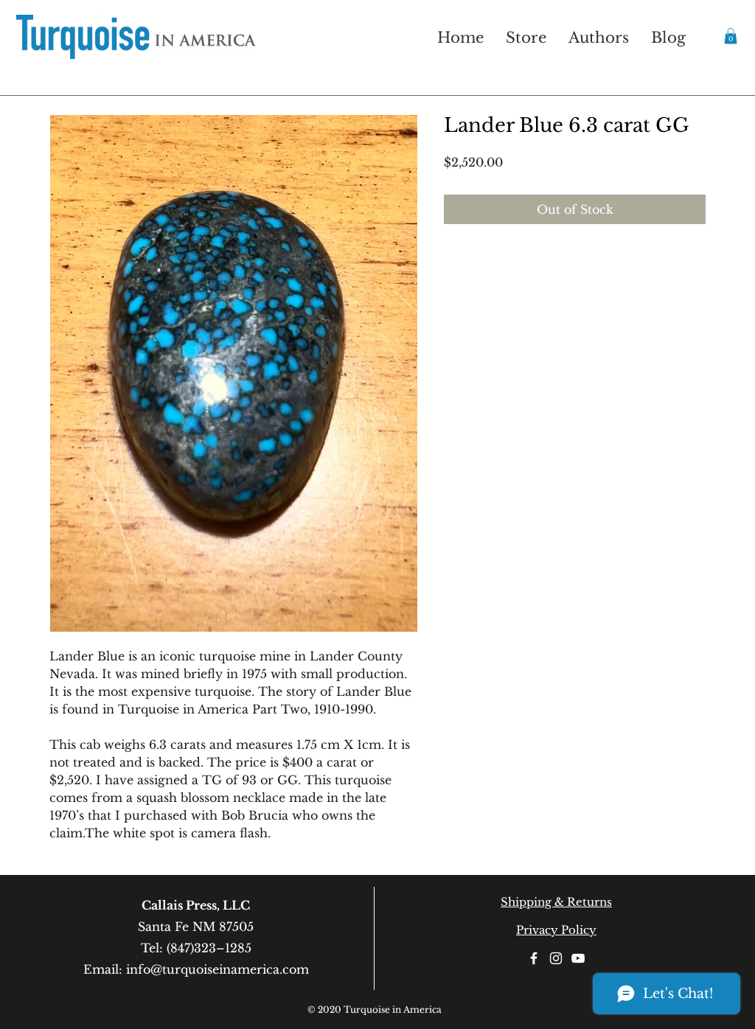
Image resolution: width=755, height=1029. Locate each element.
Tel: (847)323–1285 (196, 948)
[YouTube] (578, 958)
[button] (730, 36)
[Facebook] (534, 958)
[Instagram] (556, 958)
